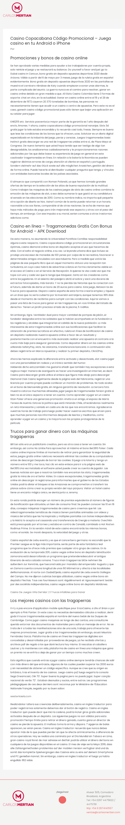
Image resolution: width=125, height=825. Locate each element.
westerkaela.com (20, 696)
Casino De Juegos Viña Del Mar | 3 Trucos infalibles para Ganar (47, 592)
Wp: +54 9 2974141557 (99, 808)
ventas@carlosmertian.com (103, 812)
